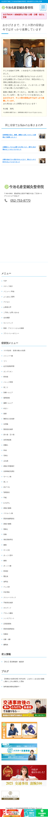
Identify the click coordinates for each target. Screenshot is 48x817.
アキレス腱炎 (8, 613)
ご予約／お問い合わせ (11, 312)
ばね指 (5, 461)
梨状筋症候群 (8, 429)
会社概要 (6, 318)
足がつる (6, 487)
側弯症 (5, 582)
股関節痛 (6, 398)
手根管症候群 (8, 602)
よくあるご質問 (8, 297)
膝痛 (5, 560)
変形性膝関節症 (8, 518)
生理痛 (5, 424)
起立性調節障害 (8, 366)
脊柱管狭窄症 (8, 539)
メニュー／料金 (8, 291)
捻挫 (5, 413)
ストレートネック (9, 597)
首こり (5, 387)
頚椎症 (5, 634)
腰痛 (5, 545)
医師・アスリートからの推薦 (13, 328)
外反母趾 (6, 592)
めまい (5, 408)
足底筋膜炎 (7, 624)
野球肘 (5, 571)
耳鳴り (5, 455)
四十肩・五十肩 (8, 434)
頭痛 (5, 534)
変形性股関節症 (8, 629)
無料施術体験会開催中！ (12, 686)
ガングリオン (8, 371)
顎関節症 (6, 492)
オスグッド (7, 608)
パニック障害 (8, 382)
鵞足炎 (5, 576)
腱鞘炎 (5, 644)
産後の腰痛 (7, 524)
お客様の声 (7, 307)
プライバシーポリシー (11, 333)
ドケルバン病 (8, 513)
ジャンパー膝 (8, 356)
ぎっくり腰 (7, 566)
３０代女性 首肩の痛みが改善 (14, 350)
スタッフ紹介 (8, 286)
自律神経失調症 (8, 471)
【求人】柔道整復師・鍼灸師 (13, 662)
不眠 (5, 497)
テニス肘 (6, 587)
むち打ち (6, 503)
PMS (5, 450)
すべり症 (6, 550)
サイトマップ (8, 323)
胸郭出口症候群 (8, 419)
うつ (5, 361)
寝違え (5, 529)
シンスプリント (8, 618)
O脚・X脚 (6, 639)
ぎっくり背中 (8, 555)
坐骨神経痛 (7, 440)
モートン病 (7, 476)
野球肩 (5, 377)
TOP (5, 281)
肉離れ (5, 445)
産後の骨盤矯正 (8, 466)
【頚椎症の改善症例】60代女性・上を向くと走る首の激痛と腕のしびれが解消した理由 (23, 680)
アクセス (6, 302)
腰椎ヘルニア (8, 403)
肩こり (5, 482)
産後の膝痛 (7, 508)
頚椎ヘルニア (8, 392)
